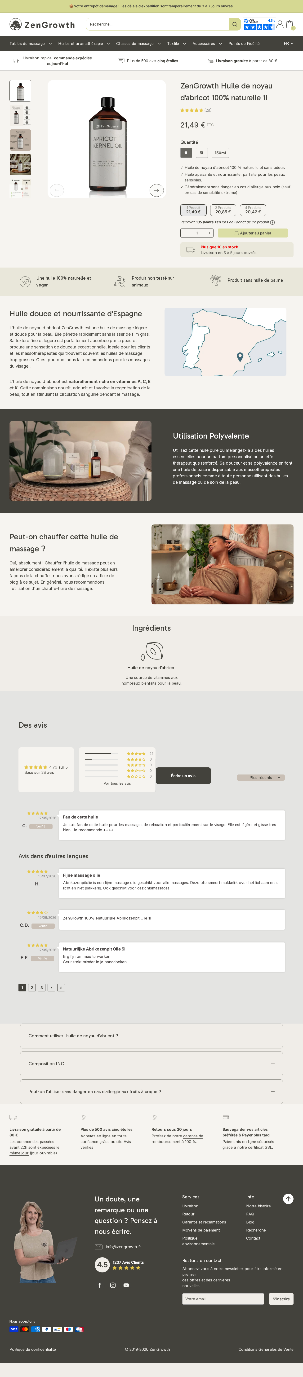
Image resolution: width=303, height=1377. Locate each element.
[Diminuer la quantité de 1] (184, 233)
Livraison (190, 1206)
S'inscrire (281, 1299)
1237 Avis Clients (128, 1262)
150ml (220, 152)
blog (13, 582)
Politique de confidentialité (32, 1349)
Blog (250, 1222)
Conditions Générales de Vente (266, 1349)
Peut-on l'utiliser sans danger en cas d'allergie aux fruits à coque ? (94, 1091)
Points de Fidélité (244, 43)
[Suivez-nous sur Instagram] (113, 1285)
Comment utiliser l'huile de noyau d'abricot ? (73, 1035)
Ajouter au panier (255, 233)
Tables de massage (27, 43)
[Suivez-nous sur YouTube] (126, 1285)
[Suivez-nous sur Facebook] (100, 1285)
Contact (253, 1238)
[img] (37, 813)
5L (202, 152)
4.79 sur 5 (58, 767)
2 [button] (32, 987)
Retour (188, 1214)
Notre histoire (258, 1206)
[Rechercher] (235, 24)
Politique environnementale (198, 1241)
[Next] (157, 190)
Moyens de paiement (201, 1230)
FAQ (250, 1214)
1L (186, 152)
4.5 (102, 1264)
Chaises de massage (135, 43)
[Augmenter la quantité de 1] (209, 233)
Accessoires (204, 43)
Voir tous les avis (117, 783)
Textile (174, 43)
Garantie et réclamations (204, 1222)
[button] (192, 110)
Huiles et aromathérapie (81, 43)
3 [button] (41, 987)
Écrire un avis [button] (183, 775)
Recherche (256, 1230)
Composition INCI (47, 1063)
